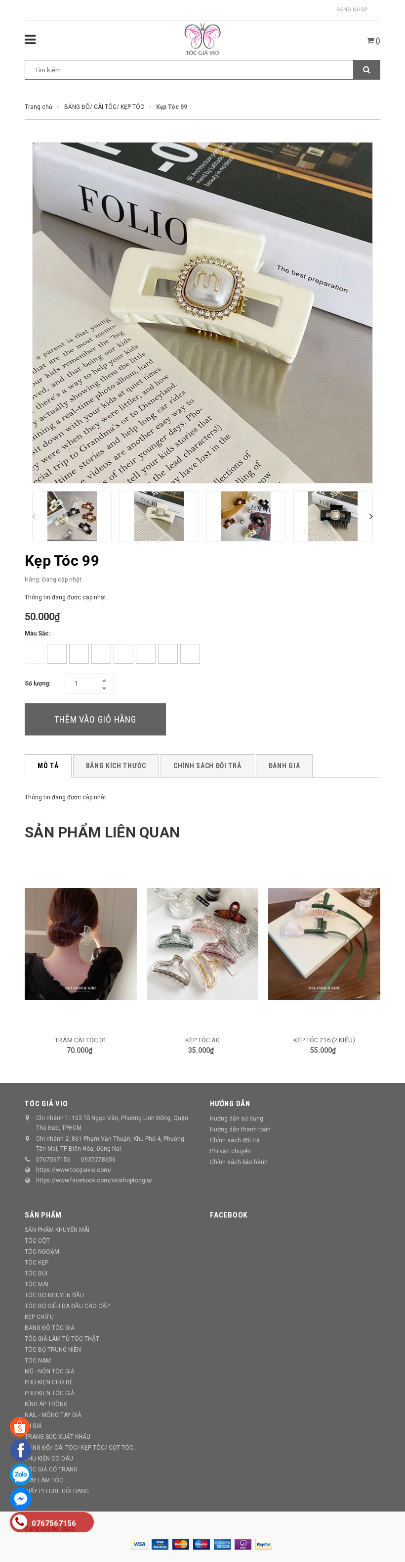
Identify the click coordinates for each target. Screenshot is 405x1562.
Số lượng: (37, 683)
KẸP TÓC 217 (324, 1040)
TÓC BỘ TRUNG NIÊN (53, 1349)
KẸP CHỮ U (39, 1317)
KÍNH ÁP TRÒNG (46, 1404)
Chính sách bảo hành (239, 1162)
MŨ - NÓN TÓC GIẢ (50, 1371)
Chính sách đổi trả (235, 1140)
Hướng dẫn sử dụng (236, 1118)
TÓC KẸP (36, 1262)
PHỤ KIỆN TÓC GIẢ (50, 1393)
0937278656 (98, 1159)
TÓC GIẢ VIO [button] (46, 1103)
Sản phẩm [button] (43, 1215)
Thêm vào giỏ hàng (95, 719)
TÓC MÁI (36, 1284)
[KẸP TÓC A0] (81, 944)
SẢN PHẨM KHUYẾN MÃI (57, 1229)
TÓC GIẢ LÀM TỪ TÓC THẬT (62, 1338)
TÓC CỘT (37, 1240)
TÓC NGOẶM (42, 1251)
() (377, 41)
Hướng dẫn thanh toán (240, 1129)
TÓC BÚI (36, 1273)
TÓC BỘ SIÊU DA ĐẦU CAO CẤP (67, 1306)
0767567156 (53, 1159)
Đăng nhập (352, 9)
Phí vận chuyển (230, 1151)
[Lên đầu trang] (383, 1532)
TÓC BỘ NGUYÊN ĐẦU (54, 1295)
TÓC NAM (38, 1360)
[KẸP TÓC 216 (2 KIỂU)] (203, 944)
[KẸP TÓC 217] (325, 944)
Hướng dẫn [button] (230, 1103)
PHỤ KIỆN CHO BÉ (49, 1382)
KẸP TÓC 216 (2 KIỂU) (203, 1040)
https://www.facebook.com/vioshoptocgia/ (94, 1180)
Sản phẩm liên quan (102, 832)
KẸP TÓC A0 (81, 1040)
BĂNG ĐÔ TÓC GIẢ (50, 1327)
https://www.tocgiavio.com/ (74, 1170)
